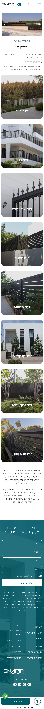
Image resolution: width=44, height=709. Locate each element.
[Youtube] (19, 684)
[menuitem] (32, 4)
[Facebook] (15, 684)
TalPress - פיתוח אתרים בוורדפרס (22, 707)
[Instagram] (24, 684)
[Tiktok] (29, 684)
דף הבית (26, 41)
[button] (39, 4)
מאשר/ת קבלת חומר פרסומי (28, 576)
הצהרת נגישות (22, 679)
